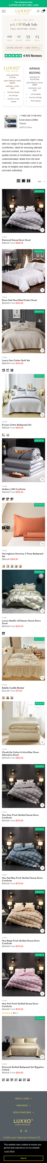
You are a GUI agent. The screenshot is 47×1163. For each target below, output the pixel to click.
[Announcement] (23, 4)
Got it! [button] (23, 1158)
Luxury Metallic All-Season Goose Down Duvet (21, 622)
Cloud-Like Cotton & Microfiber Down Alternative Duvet (20, 753)
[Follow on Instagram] (26, 1131)
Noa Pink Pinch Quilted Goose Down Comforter (20, 1005)
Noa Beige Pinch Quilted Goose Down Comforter (21, 942)
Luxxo (4, 237)
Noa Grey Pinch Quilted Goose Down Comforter (20, 816)
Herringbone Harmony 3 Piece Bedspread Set (22, 555)
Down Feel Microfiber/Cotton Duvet (19, 300)
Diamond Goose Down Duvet (16, 240)
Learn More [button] (9, 1151)
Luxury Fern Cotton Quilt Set (16, 360)
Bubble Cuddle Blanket (13, 687)
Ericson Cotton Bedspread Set (16, 424)
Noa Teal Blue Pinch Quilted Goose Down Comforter (22, 879)
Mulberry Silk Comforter (14, 489)
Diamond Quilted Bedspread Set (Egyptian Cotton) (23, 1068)
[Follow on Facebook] (21, 1131)
